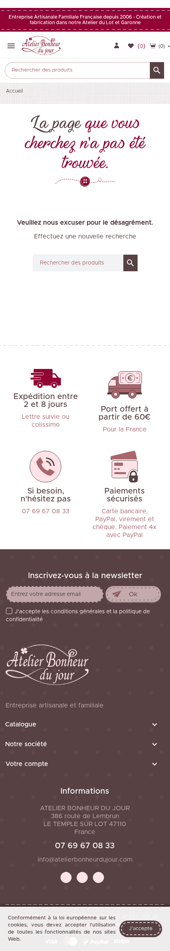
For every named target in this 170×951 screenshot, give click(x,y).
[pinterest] (82, 877)
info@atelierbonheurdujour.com (85, 859)
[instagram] (98, 877)
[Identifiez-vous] (116, 46)
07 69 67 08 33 (85, 846)
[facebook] (66, 877)
